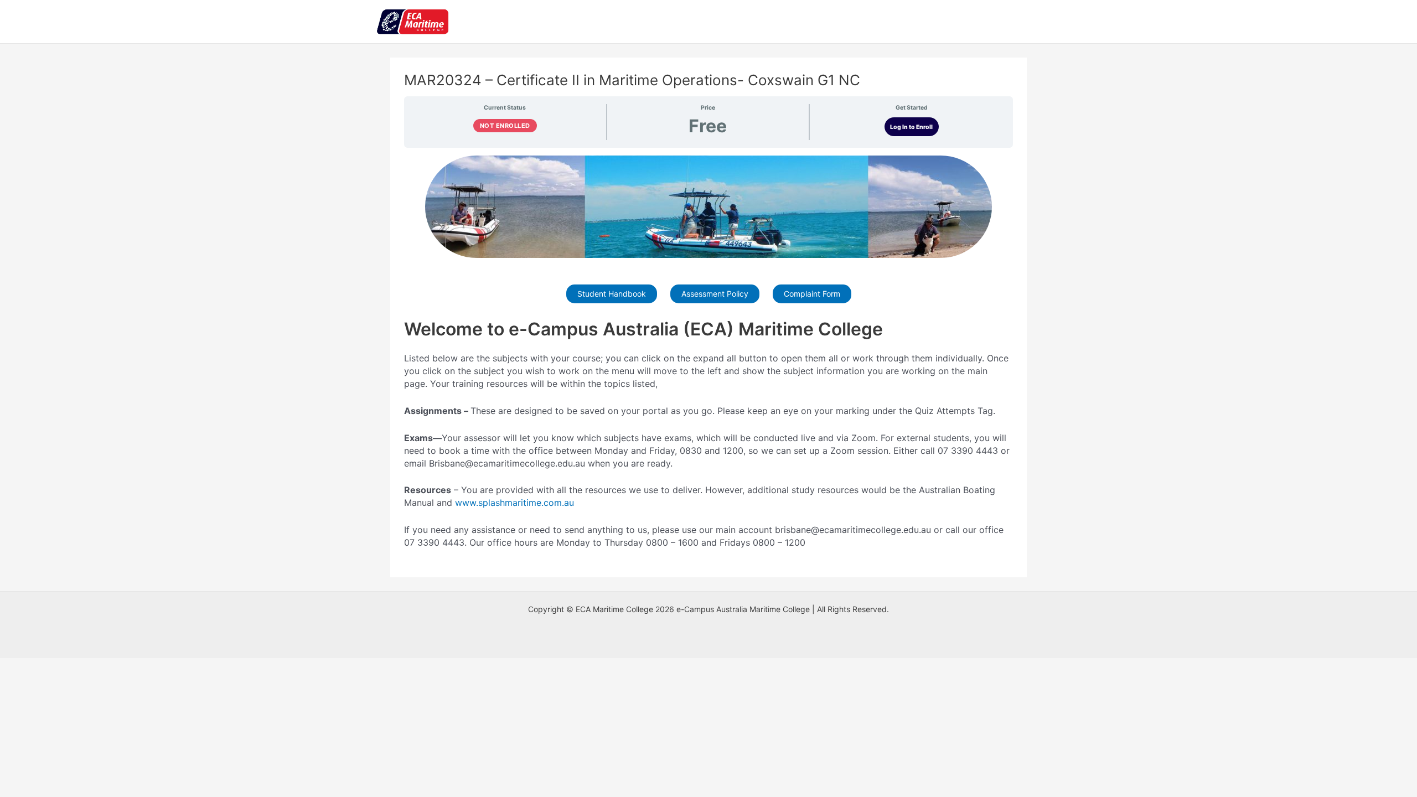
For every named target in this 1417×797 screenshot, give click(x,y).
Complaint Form (812, 293)
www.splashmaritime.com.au (514, 502)
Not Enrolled (505, 126)
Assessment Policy (714, 293)
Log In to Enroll (911, 127)
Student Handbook (611, 293)
